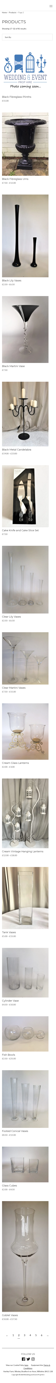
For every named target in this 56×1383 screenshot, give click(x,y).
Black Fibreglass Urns (15, 179)
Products (12, 12)
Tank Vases (9, 932)
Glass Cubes (9, 1185)
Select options (25, 144)
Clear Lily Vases (11, 616)
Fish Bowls (8, 1054)
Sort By (8, 37)
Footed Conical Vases (15, 1131)
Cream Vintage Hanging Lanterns (22, 851)
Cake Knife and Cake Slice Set (20, 530)
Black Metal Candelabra (16, 449)
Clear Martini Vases (14, 687)
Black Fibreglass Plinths (16, 96)
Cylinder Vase (10, 1000)
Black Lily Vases (11, 280)
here (26, 1365)
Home (4, 12)
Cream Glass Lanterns (15, 763)
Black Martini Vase (13, 366)
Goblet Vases (10, 1315)
